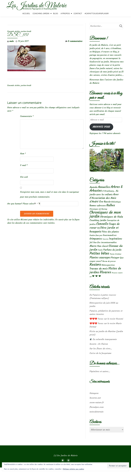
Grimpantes (96, 238)
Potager (115, 257)
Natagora (94, 393)
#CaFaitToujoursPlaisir (97, 13)
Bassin (107, 201)
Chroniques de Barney (98, 209)
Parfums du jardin (112, 249)
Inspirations (115, 238)
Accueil (26, 13)
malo (11, 41)
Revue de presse (109, 261)
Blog (55, 13)
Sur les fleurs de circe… (101, 348)
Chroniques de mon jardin (105, 214)
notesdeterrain (96, 411)
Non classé (102, 246)
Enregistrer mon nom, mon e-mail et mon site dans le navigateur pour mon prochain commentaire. (49, 194)
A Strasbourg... (108, 191)
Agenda (93, 187)
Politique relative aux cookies (73, 469)
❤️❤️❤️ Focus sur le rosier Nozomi (106, 318)
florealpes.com (96, 407)
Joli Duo (93, 242)
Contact (78, 13)
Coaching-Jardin (41, 13)
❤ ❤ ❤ (96, 276)
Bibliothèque (116, 202)
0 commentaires (75, 41)
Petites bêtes (99, 253)
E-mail (24, 165)
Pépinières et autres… (100, 371)
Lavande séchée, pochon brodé (19, 31)
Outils (100, 250)
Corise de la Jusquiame (100, 353)
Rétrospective (108, 265)
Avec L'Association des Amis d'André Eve (104, 198)
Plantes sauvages (100, 257)
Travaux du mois (99, 268)
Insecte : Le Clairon (99, 344)
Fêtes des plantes (110, 231)
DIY (98, 228)
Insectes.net (95, 397)
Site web (24, 177)
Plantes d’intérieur (115, 254)
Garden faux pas (96, 235)
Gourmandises (110, 235)
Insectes (105, 239)
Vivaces (105, 272)
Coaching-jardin (98, 220)
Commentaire (27, 116)
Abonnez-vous (101, 127)
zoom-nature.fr (97, 402)
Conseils (102, 224)
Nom (23, 153)
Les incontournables (107, 242)
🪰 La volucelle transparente (103, 339)
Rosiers (95, 264)
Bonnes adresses (98, 205)
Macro (93, 246)
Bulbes (110, 205)
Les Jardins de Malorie (36, 5)
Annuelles (104, 187)
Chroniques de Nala (111, 216)
